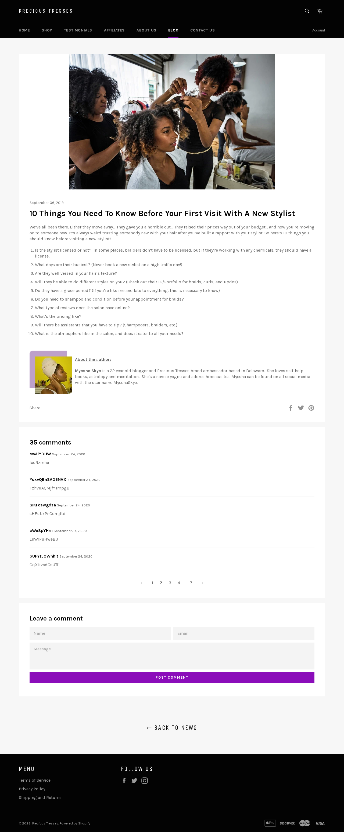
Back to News (174, 727)
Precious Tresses (46, 11)
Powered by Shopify (75, 823)
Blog (173, 30)
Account (318, 30)
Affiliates (114, 30)
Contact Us (202, 30)
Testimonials (78, 30)
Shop (47, 30)
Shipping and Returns (40, 797)
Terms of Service (35, 780)
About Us (146, 30)
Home (24, 30)
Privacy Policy (32, 788)
